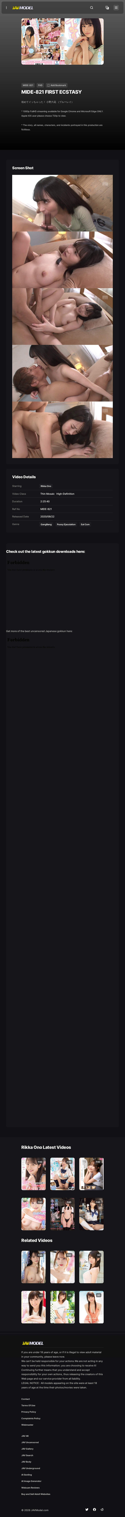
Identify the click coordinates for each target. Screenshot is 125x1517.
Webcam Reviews (30, 1487)
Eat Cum (85, 524)
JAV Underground (30, 1468)
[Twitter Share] (86, 1509)
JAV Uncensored (30, 1442)
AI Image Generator (31, 1481)
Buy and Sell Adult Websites (35, 1494)
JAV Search (27, 1455)
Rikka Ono (46, 486)
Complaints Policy (30, 1418)
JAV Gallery (27, 1448)
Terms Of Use (28, 1405)
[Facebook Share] (94, 1509)
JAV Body (26, 1461)
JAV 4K (25, 1436)
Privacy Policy (28, 1411)
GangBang (46, 524)
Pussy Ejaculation (66, 524)
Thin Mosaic (47, 493)
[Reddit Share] (102, 1509)
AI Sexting (26, 1474)
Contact (25, 1399)
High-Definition (64, 493)
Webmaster (27, 1424)
